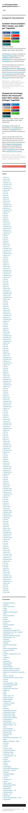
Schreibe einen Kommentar (14, 158)
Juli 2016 (5, 344)
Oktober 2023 (6, 186)
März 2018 (6, 308)
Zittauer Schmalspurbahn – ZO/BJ (12, 797)
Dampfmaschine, (9, 74)
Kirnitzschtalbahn (8, 666)
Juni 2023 (5, 193)
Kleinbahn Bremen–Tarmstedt (11, 668)
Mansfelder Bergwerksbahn (10, 684)
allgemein (6, 604)
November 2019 (7, 272)
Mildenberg (6, 690)
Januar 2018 (6, 312)
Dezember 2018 (7, 292)
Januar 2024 (6, 181)
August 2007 (6, 539)
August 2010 (6, 474)
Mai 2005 (5, 588)
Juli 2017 (5, 323)
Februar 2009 (6, 506)
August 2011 (6, 452)
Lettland (5, 679)
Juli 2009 (5, 497)
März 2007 (6, 548)
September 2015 (7, 363)
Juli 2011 (5, 454)
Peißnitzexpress (7, 721)
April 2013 (6, 415)
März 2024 (6, 177)
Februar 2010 (6, 485)
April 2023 (6, 197)
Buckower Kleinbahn (8, 624)
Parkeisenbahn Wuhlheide (10, 717)
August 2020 (6, 255)
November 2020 (7, 250)
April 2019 (6, 284)
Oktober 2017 (6, 317)
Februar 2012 (6, 441)
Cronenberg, (6, 61)
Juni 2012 (5, 434)
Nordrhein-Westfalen (14, 82)
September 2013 (7, 406)
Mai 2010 (5, 479)
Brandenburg (6, 621)
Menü (4, 10)
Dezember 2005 (7, 576)
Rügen (5, 739)
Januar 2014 (6, 399)
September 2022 (7, 210)
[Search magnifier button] (25, 166)
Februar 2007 (6, 550)
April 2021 (6, 241)
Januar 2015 (6, 377)
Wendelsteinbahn (8, 792)
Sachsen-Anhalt (7, 748)
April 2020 (6, 263)
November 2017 (7, 315)
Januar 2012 (6, 443)
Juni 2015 (5, 368)
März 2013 (6, 417)
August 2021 (6, 233)
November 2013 (7, 403)
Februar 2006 (6, 572)
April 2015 (6, 372)
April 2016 (6, 350)
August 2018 (6, 299)
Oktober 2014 (6, 383)
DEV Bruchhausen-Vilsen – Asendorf (13, 632)
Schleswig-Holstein (8, 752)
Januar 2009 (6, 508)
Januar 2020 (6, 268)
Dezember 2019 (7, 270)
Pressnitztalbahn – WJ (9, 730)
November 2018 (7, 293)
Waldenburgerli (7, 786)
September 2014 (7, 384)
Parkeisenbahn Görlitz (9, 714)
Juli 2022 (5, 213)
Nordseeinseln (7, 705)
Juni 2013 (5, 412)
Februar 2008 (6, 528)
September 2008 (7, 515)
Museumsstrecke (7, 68)
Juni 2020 (5, 259)
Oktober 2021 (6, 230)
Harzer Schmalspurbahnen (10, 648)
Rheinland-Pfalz (7, 734)
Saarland (5, 745)
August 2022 (6, 212)
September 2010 (7, 472)
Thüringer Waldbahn (8, 774)
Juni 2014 (5, 390)
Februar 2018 (6, 310)
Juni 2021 (5, 237)
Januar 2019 (6, 290)
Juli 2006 (5, 563)
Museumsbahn (13, 55)
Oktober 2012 (6, 426)
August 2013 (6, 408)
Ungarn (5, 781)
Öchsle (5, 706)
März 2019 (6, 286)
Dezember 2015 (7, 357)
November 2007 (7, 534)
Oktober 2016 (6, 339)
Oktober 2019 (6, 273)
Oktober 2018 (6, 295)
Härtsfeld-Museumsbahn (10, 644)
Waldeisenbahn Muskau (9, 785)
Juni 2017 (5, 324)
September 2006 (7, 559)
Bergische (5, 55)
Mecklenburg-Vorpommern (10, 688)
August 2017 (6, 321)
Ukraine (5, 777)
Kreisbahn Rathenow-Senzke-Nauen (13, 677)
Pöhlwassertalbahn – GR (9, 725)
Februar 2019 (6, 288)
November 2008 (7, 512)
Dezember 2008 (7, 510)
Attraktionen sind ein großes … (15, 151)
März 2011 (6, 461)
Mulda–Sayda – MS (8, 695)
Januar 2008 (6, 530)
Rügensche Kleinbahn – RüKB (11, 741)
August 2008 (6, 517)
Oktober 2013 (6, 404)
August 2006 (6, 561)
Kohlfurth (16, 127)
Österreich (6, 708)
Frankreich (6, 639)
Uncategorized (7, 779)
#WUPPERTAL (6, 54)
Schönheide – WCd (8, 754)
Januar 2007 (6, 552)
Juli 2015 (5, 366)
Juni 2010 (5, 477)
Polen (4, 726)
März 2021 (6, 243)
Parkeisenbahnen (8, 719)
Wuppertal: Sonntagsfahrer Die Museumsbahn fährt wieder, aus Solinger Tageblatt (13, 96)
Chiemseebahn (7, 628)
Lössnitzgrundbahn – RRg (10, 683)
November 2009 (7, 490)
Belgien (5, 610)
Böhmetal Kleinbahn (8, 615)
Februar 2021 (6, 244)
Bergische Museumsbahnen (10, 612)
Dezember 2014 (7, 379)
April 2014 (6, 394)
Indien (5, 655)
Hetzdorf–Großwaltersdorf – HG (11, 654)
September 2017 (7, 319)
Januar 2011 (6, 465)
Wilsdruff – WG (7, 794)
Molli (4, 692)
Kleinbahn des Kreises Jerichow (11, 670)
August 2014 (6, 386)
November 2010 (7, 468)
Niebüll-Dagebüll (7, 699)
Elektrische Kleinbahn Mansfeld (11, 635)
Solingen (13, 129)
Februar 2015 (6, 375)
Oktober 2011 (6, 448)
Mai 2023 (5, 195)
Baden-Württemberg (8, 606)
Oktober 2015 (6, 361)
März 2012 (6, 439)
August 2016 (6, 343)
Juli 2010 (5, 475)
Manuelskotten (21, 68)
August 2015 (6, 364)
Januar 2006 (6, 574)
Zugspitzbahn (7, 799)
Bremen (5, 623)
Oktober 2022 (7, 208)
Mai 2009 (5, 501)
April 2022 (6, 219)
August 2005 (6, 583)
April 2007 (6, 546)
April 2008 (6, 525)
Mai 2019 (5, 283)
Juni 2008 (5, 521)
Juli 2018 (5, 301)
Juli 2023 (5, 192)
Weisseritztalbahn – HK (9, 790)
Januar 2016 (6, 355)
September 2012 (7, 428)
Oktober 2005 (7, 579)
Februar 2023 (6, 201)
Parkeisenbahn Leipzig (9, 715)
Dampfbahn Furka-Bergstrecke (11, 630)
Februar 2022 (6, 222)
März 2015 (6, 374)
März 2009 (6, 505)
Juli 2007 (5, 541)
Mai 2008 (5, 523)
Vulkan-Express (7, 783)
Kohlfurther (6, 57)
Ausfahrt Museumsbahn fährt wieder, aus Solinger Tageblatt (13, 26)
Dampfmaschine (11, 83)
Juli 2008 (5, 519)
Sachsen (5, 746)
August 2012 (6, 430)
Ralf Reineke (6, 81)
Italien (5, 659)
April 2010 (6, 481)
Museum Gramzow (8, 697)
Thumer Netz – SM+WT (9, 770)
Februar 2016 (6, 354)
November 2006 (7, 555)
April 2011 (5, 459)
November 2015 (7, 359)
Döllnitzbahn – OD (8, 634)
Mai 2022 (5, 217)
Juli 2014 (5, 388)
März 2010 (6, 483)
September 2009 (7, 494)
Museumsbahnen (17, 144)
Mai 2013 (5, 414)
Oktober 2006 (7, 557)
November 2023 (7, 184)
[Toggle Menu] (24, 805)
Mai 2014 (5, 392)
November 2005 (7, 577)
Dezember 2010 (7, 466)
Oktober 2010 (6, 470)
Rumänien (6, 743)
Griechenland (6, 641)
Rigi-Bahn (6, 735)
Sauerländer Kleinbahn (9, 750)
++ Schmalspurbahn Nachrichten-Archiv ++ (11, 5)
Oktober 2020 (7, 252)
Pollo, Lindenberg (8, 728)
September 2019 (7, 275)
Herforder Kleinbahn (8, 650)
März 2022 (6, 221)
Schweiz (5, 759)
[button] (6, 33)
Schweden (6, 757)
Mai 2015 (5, 370)
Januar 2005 (6, 592)
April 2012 (6, 437)
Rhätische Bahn (7, 732)
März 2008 (6, 526)
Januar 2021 (6, 246)
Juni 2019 (5, 281)
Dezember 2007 (7, 532)
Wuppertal (17, 86)
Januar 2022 (6, 224)
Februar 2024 (6, 179)
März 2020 (6, 264)
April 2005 (6, 590)
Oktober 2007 (6, 535)
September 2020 (7, 253)
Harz (4, 646)
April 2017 (6, 328)
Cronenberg (4, 83)
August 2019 (6, 277)
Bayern (5, 608)
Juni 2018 (5, 303)
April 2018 (6, 306)
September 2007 (7, 537)
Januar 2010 (6, 486)
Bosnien (5, 619)
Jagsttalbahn (6, 661)
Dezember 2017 (7, 313)
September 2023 (7, 188)
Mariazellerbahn (7, 686)
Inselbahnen (6, 657)
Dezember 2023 (7, 182)
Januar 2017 (6, 333)
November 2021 (7, 228)
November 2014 (7, 381)
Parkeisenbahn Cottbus (9, 712)
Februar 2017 (6, 332)
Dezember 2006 (7, 554)
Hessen (5, 652)
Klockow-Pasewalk (8, 675)
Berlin (5, 614)
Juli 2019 (5, 279)
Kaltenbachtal (6, 59)
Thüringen (6, 772)
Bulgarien (5, 626)
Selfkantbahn (6, 761)
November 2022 (7, 206)
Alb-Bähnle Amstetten (9, 603)
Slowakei (5, 765)
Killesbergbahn (7, 664)
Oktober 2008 (7, 514)
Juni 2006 (5, 565)
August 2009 (6, 495)
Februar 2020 (6, 266)
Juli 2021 (5, 235)
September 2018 (7, 297)
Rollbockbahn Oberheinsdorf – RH (12, 737)
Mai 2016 (5, 348)
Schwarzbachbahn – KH (9, 755)
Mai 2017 (5, 326)
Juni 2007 (5, 543)
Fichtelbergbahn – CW (9, 637)
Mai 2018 (5, 304)
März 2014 (6, 395)
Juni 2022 (5, 215)
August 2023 (6, 190)
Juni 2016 (5, 346)
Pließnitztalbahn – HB (9, 723)
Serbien (5, 763)
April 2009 (6, 503)
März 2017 (6, 330)
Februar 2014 (6, 397)
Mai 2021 (5, 239)
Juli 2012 (5, 432)
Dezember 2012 (7, 423)
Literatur (5, 681)
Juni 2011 (5, 455)
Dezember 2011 (7, 444)
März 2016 (6, 352)
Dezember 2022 (7, 204)
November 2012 (7, 424)
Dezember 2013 (7, 401)
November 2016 (7, 337)
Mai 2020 (5, 261)
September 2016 (7, 341)
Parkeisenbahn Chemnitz (10, 710)
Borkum (5, 617)
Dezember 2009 (7, 488)
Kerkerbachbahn (7, 663)
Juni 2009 (5, 499)
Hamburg (5, 643)
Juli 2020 (5, 257)
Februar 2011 (6, 463)
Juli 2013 (5, 410)
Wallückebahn (7, 788)
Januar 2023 (6, 202)
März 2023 (6, 199)
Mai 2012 (5, 435)
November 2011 (7, 446)
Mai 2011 (5, 457)
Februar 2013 (6, 419)
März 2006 (6, 570)
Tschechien (6, 775)
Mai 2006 (5, 566)
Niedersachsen (7, 701)
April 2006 (6, 568)
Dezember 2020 (7, 248)
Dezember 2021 (7, 226)
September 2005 (7, 581)
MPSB (5, 694)
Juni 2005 (5, 586)
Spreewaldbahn (7, 766)
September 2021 (7, 232)
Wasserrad (5, 77)
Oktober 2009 (7, 492)
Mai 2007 (5, 545)
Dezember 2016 (7, 335)
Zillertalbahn (6, 795)
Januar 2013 (6, 421)
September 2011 (7, 450)
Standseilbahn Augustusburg (10, 768)
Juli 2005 (5, 585)
